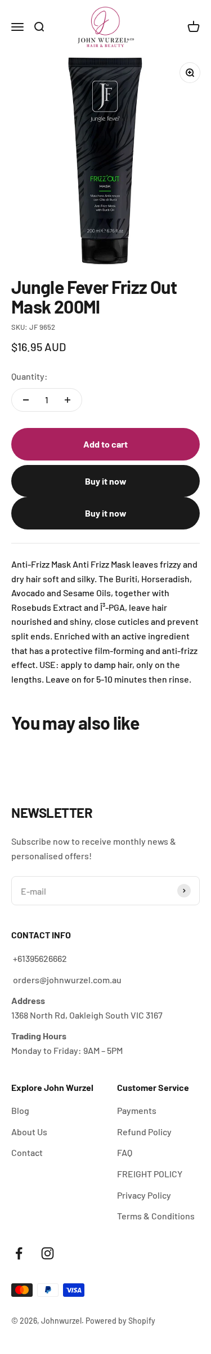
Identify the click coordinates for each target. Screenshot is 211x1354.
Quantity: (29, 376)
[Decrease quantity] (26, 400)
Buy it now (106, 481)
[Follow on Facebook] (18, 1253)
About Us (29, 1131)
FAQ (124, 1152)
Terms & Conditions (156, 1215)
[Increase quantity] (67, 400)
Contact (27, 1152)
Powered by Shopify (120, 1320)
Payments (136, 1110)
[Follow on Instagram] (47, 1253)
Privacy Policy (144, 1195)
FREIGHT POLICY (149, 1173)
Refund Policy (144, 1131)
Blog (20, 1110)
